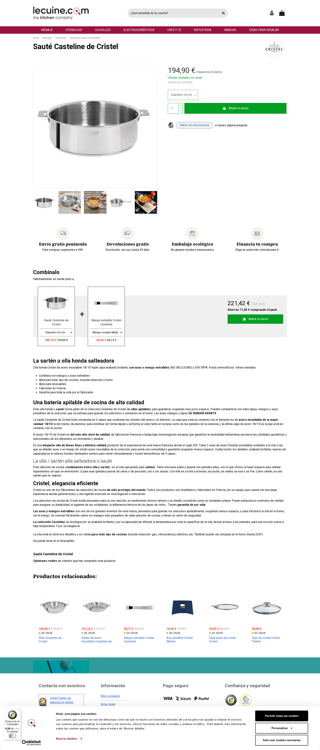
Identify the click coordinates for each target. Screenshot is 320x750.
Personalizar (279, 728)
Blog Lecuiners (110, 696)
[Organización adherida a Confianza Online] (246, 700)
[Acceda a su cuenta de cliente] (271, 13)
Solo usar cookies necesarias (282, 740)
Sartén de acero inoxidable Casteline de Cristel (96, 641)
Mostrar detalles (66, 738)
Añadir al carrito (239, 108)
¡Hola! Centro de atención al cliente (61, 700)
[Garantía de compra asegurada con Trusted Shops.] (231, 700)
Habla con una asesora (194, 125)
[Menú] (18, 710)
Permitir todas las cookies (282, 715)
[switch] (12, 736)
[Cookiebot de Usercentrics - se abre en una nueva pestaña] (31, 743)
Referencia (174, 82)
